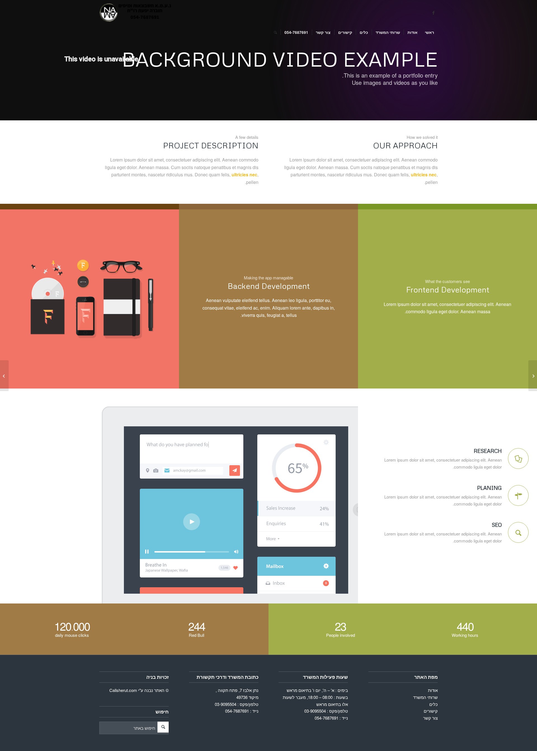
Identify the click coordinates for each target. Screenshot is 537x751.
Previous (12, 299)
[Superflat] (532, 375)
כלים (433, 704)
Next (166, 299)
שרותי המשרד (425, 697)
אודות (433, 690)
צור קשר (430, 718)
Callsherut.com (123, 690)
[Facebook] (433, 12)
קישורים (431, 711)
